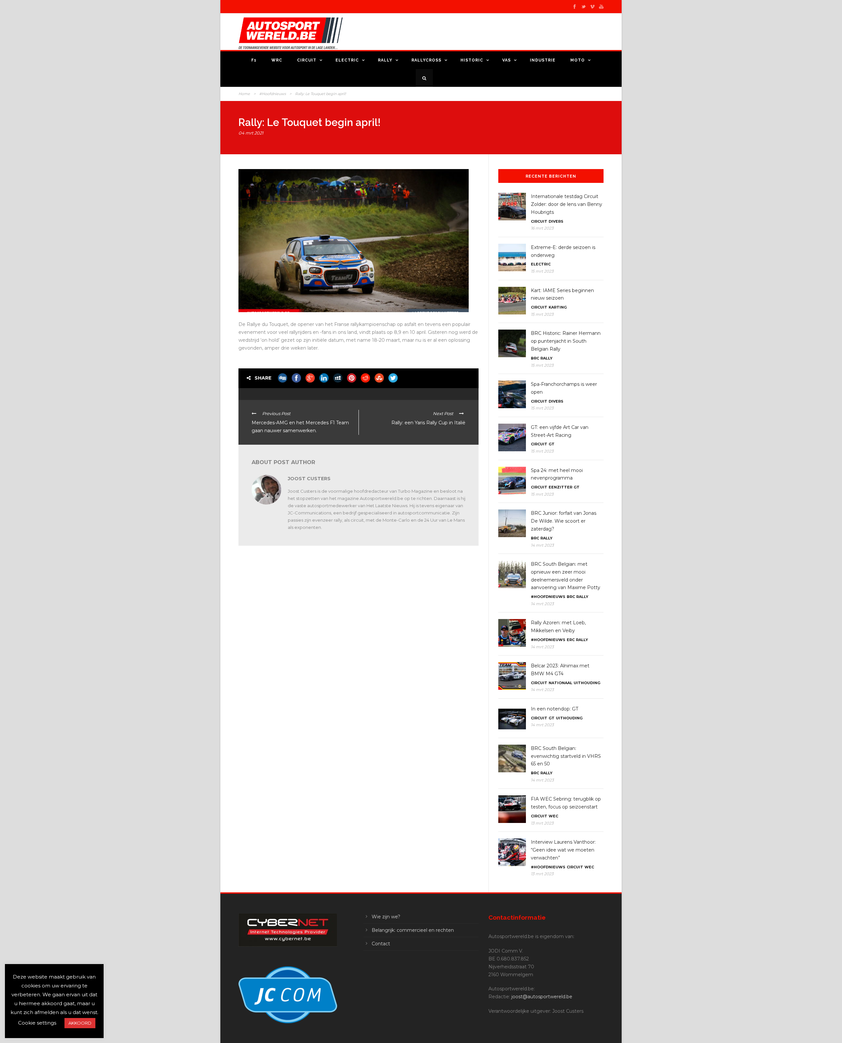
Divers (556, 221)
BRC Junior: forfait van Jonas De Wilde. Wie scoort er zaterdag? (563, 521)
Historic (471, 60)
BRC (535, 358)
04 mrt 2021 (250, 133)
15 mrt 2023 (542, 271)
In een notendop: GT (554, 709)
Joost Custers (309, 479)
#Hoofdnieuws (272, 93)
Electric (347, 60)
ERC (571, 639)
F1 (254, 60)
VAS (506, 60)
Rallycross (426, 60)
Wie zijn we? (386, 917)
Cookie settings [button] (37, 1023)
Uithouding (587, 683)
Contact (381, 944)
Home (244, 93)
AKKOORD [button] (79, 1023)
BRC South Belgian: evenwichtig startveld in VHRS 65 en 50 (566, 756)
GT (552, 444)
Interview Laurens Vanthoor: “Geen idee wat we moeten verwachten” (563, 850)
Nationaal (560, 683)
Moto (577, 60)
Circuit (306, 60)
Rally (385, 60)
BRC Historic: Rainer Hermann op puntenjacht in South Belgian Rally (566, 341)
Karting (558, 307)
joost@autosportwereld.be (541, 997)
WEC (553, 816)
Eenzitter (560, 487)
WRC (276, 60)
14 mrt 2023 (542, 545)
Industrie (543, 60)
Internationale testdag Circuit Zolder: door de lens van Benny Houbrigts (566, 204)
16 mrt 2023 (542, 228)
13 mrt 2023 (542, 823)
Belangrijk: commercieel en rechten (413, 930)
